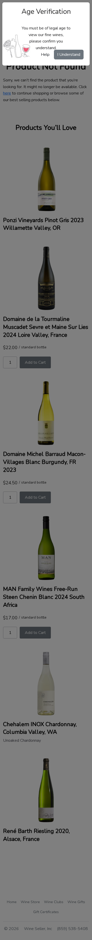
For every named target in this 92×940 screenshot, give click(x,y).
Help (45, 54)
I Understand (68, 54)
